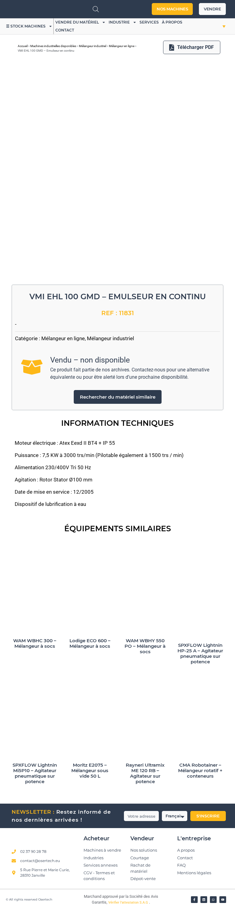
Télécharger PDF (195, 47)
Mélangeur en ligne (121, 46)
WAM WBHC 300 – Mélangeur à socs (34, 643)
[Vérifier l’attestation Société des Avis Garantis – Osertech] (74, 898)
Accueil (23, 46)
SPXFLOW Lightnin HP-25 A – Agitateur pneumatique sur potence (200, 653)
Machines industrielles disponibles (53, 46)
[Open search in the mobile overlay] (96, 9)
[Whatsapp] (213, 899)
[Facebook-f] (194, 899)
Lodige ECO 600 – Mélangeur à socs (89, 643)
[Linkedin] (203, 899)
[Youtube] (222, 899)
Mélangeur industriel (92, 46)
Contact (64, 30)
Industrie (119, 22)
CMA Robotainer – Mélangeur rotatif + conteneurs (200, 770)
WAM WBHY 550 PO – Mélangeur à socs (145, 646)
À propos (172, 22)
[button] (218, 26)
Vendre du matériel (77, 22)
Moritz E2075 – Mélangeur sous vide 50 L (89, 770)
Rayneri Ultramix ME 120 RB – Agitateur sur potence (145, 773)
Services (149, 22)
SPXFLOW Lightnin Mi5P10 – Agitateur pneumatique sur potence (35, 773)
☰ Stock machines (26, 26)
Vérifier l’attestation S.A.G (128, 902)
